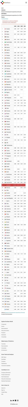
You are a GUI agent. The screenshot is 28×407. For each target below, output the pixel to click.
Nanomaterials (4, 328)
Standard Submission (5, 381)
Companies (3, 324)
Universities (3, 337)
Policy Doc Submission (6, 379)
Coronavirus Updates (5, 365)
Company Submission (6, 372)
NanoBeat (3, 359)
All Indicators (4, 350)
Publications (4, 363)
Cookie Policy (4, 392)
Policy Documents (5, 330)
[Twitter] (13, 400)
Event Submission (5, 376)
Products (3, 332)
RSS (2, 394)
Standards (3, 334)
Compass (3, 361)
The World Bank (4, 18)
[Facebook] (15, 400)
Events (2, 326)
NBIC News (3, 357)
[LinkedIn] (11, 400)
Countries (3, 344)
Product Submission (5, 374)
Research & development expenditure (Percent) (15, 312)
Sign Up (3, 390)
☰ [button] (26, 2)
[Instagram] (17, 400)
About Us (3, 388)
